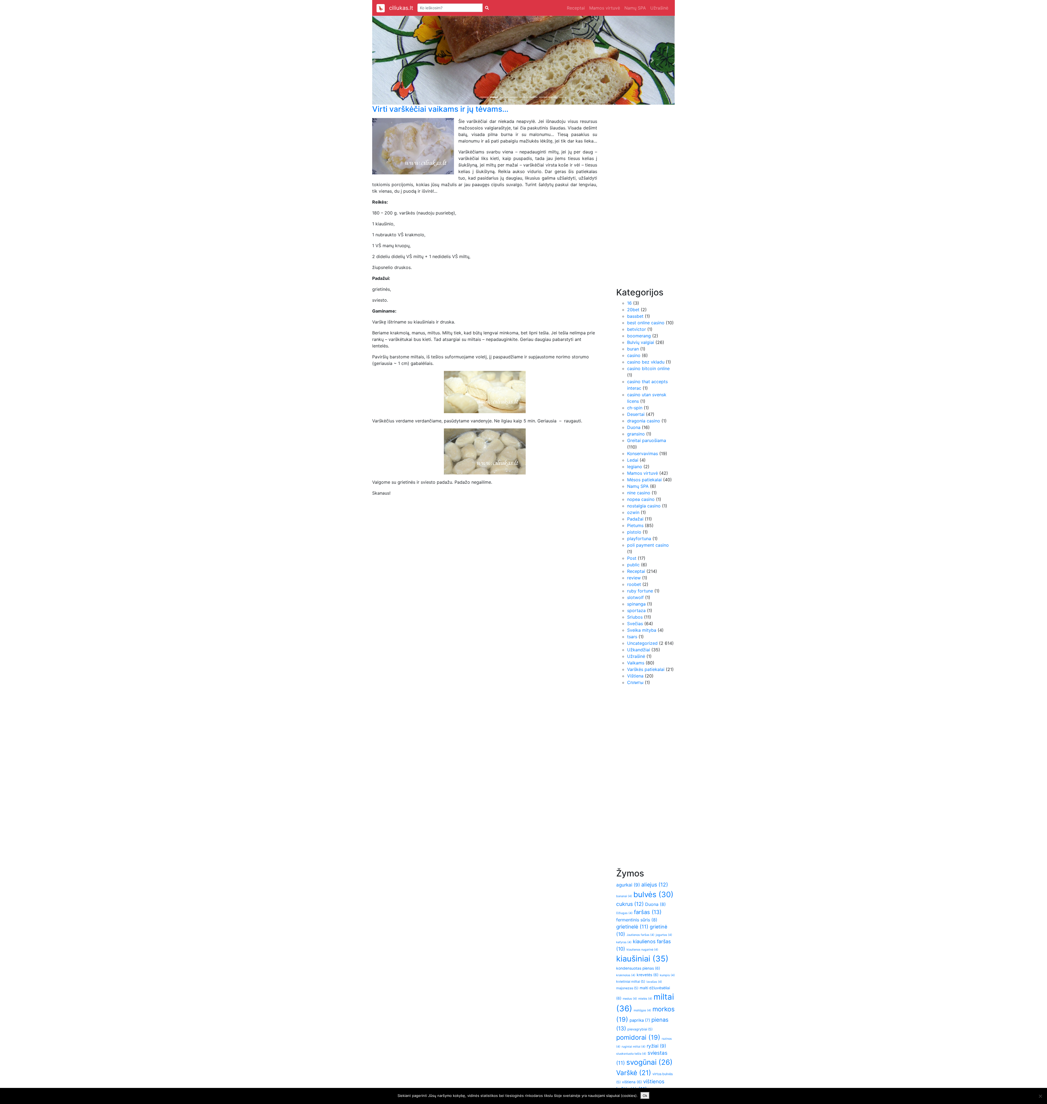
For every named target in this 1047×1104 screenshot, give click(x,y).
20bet (633, 309)
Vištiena (635, 676)
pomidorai (638, 1037)
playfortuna (639, 538)
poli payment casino (648, 545)
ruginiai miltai (633, 1046)
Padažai (635, 519)
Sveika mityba (641, 630)
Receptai (576, 8)
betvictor (636, 329)
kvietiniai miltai (630, 981)
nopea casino (641, 499)
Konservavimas (642, 453)
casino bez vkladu (645, 362)
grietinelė (632, 927)
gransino (636, 434)
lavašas (654, 982)
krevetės (647, 975)
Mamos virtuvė (604, 8)
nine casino (638, 492)
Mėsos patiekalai (644, 479)
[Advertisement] (638, 199)
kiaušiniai (642, 958)
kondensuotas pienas (638, 968)
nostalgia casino (644, 506)
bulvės (653, 894)
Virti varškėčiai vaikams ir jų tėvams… (440, 109)
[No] (1040, 1096)
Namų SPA (635, 8)
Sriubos (635, 617)
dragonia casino (643, 421)
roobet (634, 584)
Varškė (633, 1073)
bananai (624, 896)
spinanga (636, 604)
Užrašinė (659, 8)
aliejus (654, 884)
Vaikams (635, 663)
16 (629, 303)
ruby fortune (640, 591)
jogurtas (664, 935)
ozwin (633, 512)
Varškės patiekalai (645, 669)
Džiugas (624, 913)
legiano (634, 466)
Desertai (636, 414)
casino (633, 355)
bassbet (635, 316)
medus (630, 998)
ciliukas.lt (401, 8)
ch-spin (634, 407)
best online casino (645, 322)
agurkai (628, 885)
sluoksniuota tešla (631, 1053)
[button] (395, 60)
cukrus (630, 904)
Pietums (635, 525)
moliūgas (642, 1010)
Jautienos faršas (640, 935)
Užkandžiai (638, 649)
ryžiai (656, 1046)
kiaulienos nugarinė (642, 949)
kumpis (667, 975)
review (634, 577)
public (633, 564)
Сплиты (635, 682)
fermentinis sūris (636, 919)
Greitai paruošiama (646, 440)
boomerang (639, 335)
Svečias (635, 623)
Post (631, 558)
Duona (633, 427)
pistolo (634, 532)
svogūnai (649, 1062)
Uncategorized (642, 643)
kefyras (623, 942)
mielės (645, 998)
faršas (647, 912)
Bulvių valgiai (640, 342)
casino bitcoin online (648, 368)
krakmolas (625, 975)
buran (633, 349)
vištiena (632, 1082)
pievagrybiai (639, 1029)
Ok (645, 1095)
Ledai (632, 460)
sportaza (636, 610)
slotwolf (635, 597)
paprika (640, 1020)
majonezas (627, 988)
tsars (632, 636)
